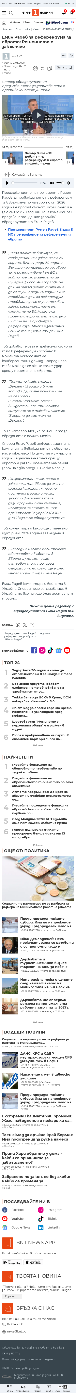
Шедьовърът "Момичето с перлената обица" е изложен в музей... (38, 725)
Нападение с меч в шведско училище (45, 1076)
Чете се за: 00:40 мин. (37, 1167)
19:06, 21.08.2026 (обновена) (36, 1065)
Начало (8, 29)
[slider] (24, 183)
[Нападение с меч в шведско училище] (10, 1081)
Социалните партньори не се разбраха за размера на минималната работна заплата (36, 905)
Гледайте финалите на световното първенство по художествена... (37, 768)
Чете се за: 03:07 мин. (37, 1185)
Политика (22, 29)
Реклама (38, 745)
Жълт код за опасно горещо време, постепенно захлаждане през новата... (42, 712)
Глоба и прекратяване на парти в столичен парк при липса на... (40, 737)
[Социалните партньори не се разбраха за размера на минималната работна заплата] (38, 879)
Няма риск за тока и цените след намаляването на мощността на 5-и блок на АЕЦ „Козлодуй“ (46, 983)
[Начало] (4, 22)
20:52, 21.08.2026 (12, 1047)
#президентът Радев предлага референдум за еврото (27, 635)
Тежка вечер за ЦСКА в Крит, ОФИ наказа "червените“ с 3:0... (41, 699)
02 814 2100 (15, 1324)
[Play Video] (38, 115)
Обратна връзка (51, 1347)
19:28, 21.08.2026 (12, 1144)
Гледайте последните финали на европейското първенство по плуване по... (40, 809)
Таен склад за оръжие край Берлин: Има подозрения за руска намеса (37, 1137)
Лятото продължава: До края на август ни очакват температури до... (41, 795)
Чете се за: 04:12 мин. (55, 1106)
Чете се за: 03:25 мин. (36, 1047)
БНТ (4, 3)
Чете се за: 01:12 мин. (33, 1067)
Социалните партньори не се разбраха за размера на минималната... (35, 1041)
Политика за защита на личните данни (28, 1359)
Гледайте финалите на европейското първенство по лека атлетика (42, 782)
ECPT (14, 1353)
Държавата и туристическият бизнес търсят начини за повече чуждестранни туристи (43, 963)
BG (70, 3)
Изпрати (12, 1296)
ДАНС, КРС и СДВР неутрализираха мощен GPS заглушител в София (46, 1057)
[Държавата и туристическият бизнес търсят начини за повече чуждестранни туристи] (10, 966)
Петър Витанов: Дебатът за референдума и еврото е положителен (43, 158)
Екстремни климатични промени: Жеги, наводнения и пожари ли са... (37, 1118)
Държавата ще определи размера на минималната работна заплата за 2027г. (44, 1003)
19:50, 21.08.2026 (12, 1125)
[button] (63, 1388)
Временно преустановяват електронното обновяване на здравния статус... (38, 687)
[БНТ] (7, 56)
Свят (27, 22)
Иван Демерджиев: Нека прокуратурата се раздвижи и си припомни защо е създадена (47, 942)
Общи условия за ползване (19, 1347)
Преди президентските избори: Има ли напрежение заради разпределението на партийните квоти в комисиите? (46, 922)
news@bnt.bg (17, 1331)
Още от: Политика (26, 850)
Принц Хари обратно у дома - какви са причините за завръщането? (32, 1158)
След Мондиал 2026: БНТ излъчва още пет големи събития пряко (39, 821)
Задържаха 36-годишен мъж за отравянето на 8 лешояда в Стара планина (42, 674)
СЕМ (5, 1353)
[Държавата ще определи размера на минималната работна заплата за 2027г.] (10, 1006)
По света (55, 1085)
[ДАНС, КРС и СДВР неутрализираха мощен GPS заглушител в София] (10, 1060)
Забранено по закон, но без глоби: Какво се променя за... (36, 1178)
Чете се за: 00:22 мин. (34, 1085)
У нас (36, 29)
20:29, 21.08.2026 (12, 1185)
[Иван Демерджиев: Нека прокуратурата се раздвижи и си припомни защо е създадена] (10, 945)
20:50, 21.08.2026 (12, 1167)
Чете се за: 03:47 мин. (36, 1125)
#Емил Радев (13, 639)
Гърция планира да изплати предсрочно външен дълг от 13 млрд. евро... (38, 833)
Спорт (38, 22)
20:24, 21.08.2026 (31, 1106)
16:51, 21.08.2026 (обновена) (36, 1082)
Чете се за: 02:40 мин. (36, 1144)
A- (71, 55)
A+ (64, 55)
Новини (15, 22)
